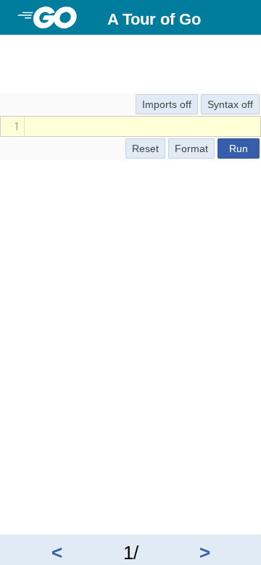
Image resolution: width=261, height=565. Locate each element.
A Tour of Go (154, 19)
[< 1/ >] (130, 46)
